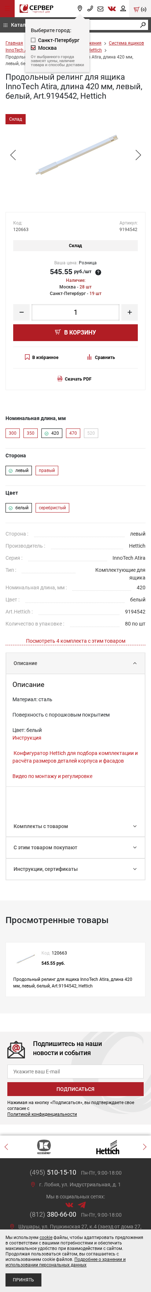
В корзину (79, 332)
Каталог (21, 24)
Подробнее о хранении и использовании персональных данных (65, 1262)
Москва (47, 47)
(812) (53, 1214)
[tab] (75, 663)
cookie (46, 1237)
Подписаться (75, 1089)
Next (138, 155)
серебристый (52, 507)
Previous (12, 155)
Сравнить (105, 357)
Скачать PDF (78, 379)
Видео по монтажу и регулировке (52, 776)
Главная (14, 43)
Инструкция (26, 738)
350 (30, 433)
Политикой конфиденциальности (42, 1114)
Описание (25, 663)
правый (47, 470)
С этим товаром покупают (45, 847)
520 (91, 433)
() (143, 8)
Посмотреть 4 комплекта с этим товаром (75, 641)
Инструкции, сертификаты (46, 869)
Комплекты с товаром (41, 826)
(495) (53, 1172)
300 (12, 433)
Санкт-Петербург (59, 40)
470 (73, 433)
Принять (23, 1279)
